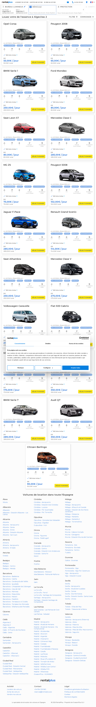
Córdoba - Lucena (40, 507)
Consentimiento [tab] (20, 343)
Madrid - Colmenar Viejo (43, 641)
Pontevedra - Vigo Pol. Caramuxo (77, 571)
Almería (6, 543)
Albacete (6, 510)
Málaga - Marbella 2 (72, 519)
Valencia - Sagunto (72, 632)
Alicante (6, 522)
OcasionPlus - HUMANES (43, 674)
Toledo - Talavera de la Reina (76, 609)
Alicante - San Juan (10, 535)
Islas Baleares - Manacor (43, 572)
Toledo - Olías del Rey (73, 607)
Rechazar (21, 368)
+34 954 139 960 (40, 689)
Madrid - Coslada (40, 644)
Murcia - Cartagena (72, 535)
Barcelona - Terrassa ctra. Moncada (16, 604)
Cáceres (6, 614)
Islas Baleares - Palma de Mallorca (46, 574)
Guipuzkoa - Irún (40, 525)
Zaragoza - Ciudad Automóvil (76, 658)
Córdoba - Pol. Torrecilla (43, 512)
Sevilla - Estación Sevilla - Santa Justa (79, 596)
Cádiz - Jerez (7, 632)
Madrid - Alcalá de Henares (44, 624)
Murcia (67, 529)
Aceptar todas (75, 368)
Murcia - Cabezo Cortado (74, 532)
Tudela (67, 552)
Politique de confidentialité (74, 692)
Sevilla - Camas (70, 591)
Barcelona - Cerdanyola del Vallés (15, 581)
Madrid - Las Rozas (41, 654)
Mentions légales (70, 697)
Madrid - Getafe (40, 651)
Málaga (67, 502)
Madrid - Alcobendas (41, 631)
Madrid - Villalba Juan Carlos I (45, 667)
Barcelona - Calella (10, 579)
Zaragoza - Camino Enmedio (75, 655)
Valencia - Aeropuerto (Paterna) (77, 620)
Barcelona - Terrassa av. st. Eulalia (15, 602)
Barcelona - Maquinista (11, 594)
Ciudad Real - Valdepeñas (12, 671)
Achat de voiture (13, 692)
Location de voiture (14, 689)
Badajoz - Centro (9, 566)
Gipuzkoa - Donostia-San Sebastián (47, 520)
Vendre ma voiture (14, 694)
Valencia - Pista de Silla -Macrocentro (79, 630)
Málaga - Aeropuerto (73, 505)
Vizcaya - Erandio (71, 645)
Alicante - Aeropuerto (11, 525)
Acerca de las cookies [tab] (76, 343)
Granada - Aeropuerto (42, 546)
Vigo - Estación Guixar (73, 576)
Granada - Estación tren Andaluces (47, 551)
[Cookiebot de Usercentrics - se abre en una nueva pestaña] (80, 338)
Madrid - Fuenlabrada (42, 646)
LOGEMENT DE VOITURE (21, 2)
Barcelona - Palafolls (10, 599)
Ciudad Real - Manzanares (12, 669)
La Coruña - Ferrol (41, 592)
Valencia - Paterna (72, 625)
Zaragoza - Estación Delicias (75, 660)
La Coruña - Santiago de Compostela (47, 595)
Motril (36, 556)
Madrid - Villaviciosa (41, 672)
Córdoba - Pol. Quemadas (43, 510)
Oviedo (5, 556)
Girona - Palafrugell (41, 538)
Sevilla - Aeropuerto (72, 586)
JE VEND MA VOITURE (50, 2)
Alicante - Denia (9, 527)
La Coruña (38, 590)
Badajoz (6, 563)
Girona (36, 533)
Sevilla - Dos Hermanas (73, 594)
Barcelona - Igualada (10, 584)
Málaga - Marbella (71, 517)
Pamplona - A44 (71, 545)
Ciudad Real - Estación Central (14, 666)
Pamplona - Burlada (72, 547)
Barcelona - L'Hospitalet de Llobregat (17, 586)
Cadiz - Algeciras (9, 627)
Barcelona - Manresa (10, 591)
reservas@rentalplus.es (43, 692)
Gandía (67, 617)
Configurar (47, 368)
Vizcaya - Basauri (71, 643)
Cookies (67, 694)
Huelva (36, 564)
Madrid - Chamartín (41, 639)
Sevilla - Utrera (70, 599)
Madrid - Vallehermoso (42, 664)
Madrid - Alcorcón (40, 634)
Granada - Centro (40, 548)
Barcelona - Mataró (10, 597)
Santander (7, 640)
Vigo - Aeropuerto (72, 573)
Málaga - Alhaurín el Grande (75, 507)
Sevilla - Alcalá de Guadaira (75, 589)
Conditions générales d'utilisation (76, 689)
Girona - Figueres (40, 536)
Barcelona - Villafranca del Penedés (16, 607)
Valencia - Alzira (71, 622)
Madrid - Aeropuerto (41, 622)
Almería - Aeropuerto (11, 545)
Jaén (36, 582)
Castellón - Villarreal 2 (11, 656)
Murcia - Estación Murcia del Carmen (79, 537)
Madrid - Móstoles (40, 656)
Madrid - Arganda (40, 636)
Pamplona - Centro (72, 550)
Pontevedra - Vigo (72, 568)
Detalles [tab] (48, 343)
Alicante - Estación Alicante (13, 532)
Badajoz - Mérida (9, 568)
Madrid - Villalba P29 (41, 669)
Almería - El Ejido (9, 548)
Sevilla (67, 584)
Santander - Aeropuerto (12, 643)
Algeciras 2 (7, 622)
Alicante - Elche (9, 530)
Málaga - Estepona (72, 514)
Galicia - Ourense (71, 560)
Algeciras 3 (7, 625)
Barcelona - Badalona (11, 576)
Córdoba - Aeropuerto (42, 502)
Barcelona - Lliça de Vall (12, 589)
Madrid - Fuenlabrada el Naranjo (46, 649)
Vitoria (5, 502)
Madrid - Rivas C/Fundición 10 (45, 659)
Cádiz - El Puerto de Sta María (14, 630)
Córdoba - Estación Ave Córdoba (46, 505)
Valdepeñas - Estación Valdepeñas (15, 674)
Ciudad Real (7, 664)
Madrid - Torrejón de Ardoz (44, 661)
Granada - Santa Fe (41, 554)
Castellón (6, 651)
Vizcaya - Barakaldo (72, 640)
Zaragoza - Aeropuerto (73, 653)
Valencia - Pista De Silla (73, 627)
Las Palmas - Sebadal (42, 614)
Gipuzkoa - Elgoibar (41, 523)
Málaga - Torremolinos (73, 522)
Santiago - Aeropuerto (42, 598)
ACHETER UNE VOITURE (36, 2)
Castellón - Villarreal (10, 653)
